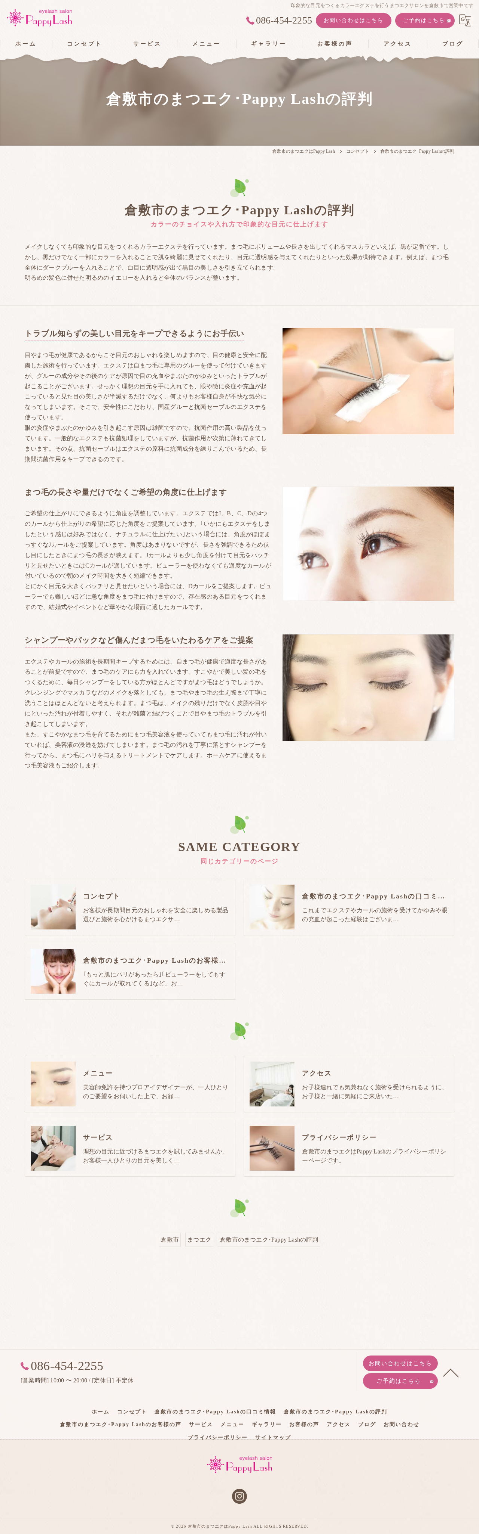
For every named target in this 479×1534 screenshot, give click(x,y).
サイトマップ (273, 1437)
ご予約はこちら (424, 20)
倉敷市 (170, 1239)
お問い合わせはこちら (354, 20)
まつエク (199, 1239)
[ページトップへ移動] (450, 1372)
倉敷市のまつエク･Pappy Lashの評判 (269, 1239)
